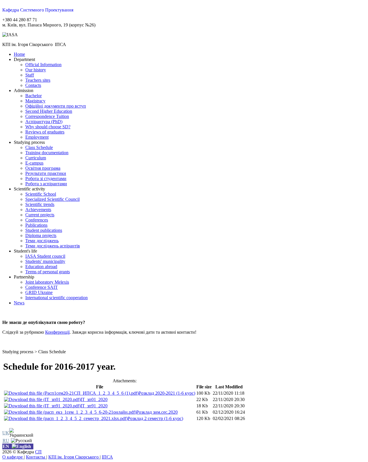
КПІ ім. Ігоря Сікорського (74, 457)
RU (6, 440)
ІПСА (107, 457)
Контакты (36, 457)
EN (6, 446)
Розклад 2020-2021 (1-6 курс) (167, 393)
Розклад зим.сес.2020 (157, 412)
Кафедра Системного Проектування (37, 9)
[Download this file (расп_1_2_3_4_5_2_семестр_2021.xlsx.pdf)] (66, 418)
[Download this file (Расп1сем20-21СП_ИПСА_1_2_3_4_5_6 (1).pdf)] (71, 393)
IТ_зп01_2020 (94, 399)
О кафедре (13, 457)
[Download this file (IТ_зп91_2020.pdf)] (42, 405)
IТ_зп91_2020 (94, 405)
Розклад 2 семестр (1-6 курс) (155, 418)
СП (38, 451)
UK (5, 432)
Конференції (57, 332)
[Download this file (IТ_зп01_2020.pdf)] (42, 399)
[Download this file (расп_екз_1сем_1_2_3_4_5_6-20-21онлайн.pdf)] (70, 412)
